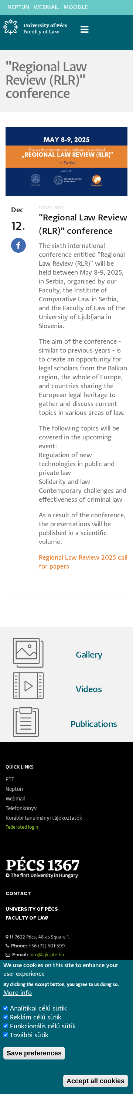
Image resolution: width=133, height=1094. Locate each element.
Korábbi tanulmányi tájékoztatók (44, 818)
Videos (89, 689)
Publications (94, 724)
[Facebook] (18, 245)
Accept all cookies (95, 1081)
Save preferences (34, 1053)
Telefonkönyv (21, 808)
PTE (10, 779)
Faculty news (51, 207)
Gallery (89, 655)
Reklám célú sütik (36, 1018)
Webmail (46, 7)
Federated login (22, 827)
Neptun (18, 7)
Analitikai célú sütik (38, 1009)
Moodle (76, 7)
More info (17, 993)
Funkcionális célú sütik (43, 1026)
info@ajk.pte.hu (47, 955)
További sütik (29, 1035)
